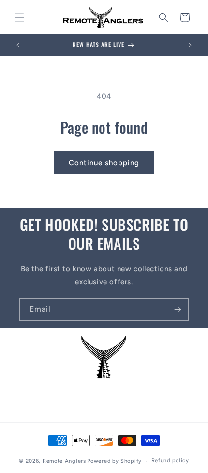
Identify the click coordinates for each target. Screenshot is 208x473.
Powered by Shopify (114, 461)
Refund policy (170, 461)
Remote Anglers (64, 461)
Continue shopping (104, 162)
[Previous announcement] (18, 45)
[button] (19, 17)
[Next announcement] (190, 45)
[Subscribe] (177, 309)
